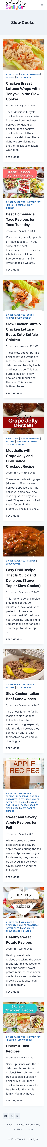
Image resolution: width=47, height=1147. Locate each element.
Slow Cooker (23, 77)
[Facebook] (5, 1116)
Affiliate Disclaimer (23, 1129)
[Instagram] (17, 1116)
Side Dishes (22, 441)
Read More (14, 157)
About (10, 1124)
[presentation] (23, 54)
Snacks (20, 444)
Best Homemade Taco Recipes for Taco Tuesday (20, 219)
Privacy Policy (33, 1124)
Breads (10, 796)
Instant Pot (34, 202)
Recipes (10, 77)
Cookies (34, 796)
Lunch (10, 205)
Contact (20, 1124)
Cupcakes (11, 799)
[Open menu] (41, 5)
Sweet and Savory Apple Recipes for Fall (21, 822)
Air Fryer (11, 793)
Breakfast (22, 796)
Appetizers (12, 74)
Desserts (24, 799)
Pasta (24, 805)
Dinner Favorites (30, 74)
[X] (11, 1116)
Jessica (12, 105)
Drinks (23, 802)
